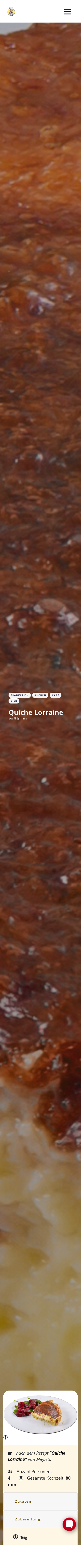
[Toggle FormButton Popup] (69, 1524)
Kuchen (40, 695)
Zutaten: (24, 1501)
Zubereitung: (28, 1519)
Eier (14, 700)
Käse (55, 695)
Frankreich (20, 695)
